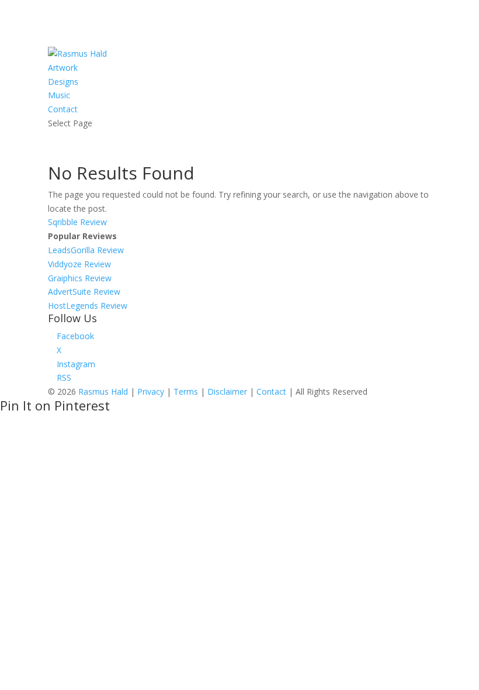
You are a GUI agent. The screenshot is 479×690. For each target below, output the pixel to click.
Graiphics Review (80, 278)
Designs (63, 81)
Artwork (63, 67)
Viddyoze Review (79, 264)
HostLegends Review (87, 305)
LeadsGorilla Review (86, 250)
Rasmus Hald (103, 391)
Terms (185, 391)
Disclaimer (227, 391)
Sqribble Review (77, 221)
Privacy (150, 391)
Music (59, 95)
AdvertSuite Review (84, 291)
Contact (63, 109)
